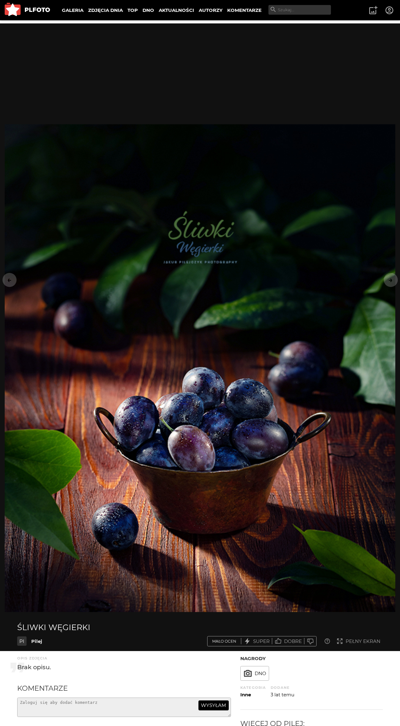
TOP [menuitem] (133, 10)
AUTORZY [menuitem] (210, 10)
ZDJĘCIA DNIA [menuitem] (105, 10)
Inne (245, 695)
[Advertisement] (200, 67)
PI (21, 641)
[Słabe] (310, 641)
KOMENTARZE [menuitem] (244, 10)
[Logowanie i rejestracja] (390, 10)
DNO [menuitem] (148, 10)
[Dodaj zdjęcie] (373, 10)
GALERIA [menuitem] (72, 10)
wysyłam (213, 705)
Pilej (36, 641)
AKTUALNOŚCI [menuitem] (176, 10)
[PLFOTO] (27, 10)
